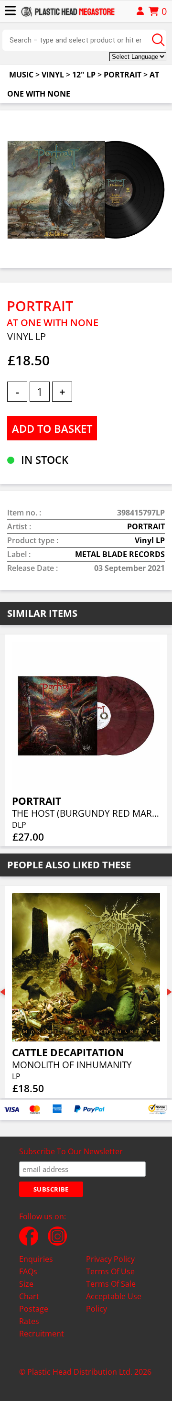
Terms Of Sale (111, 1284)
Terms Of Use (110, 1271)
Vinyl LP (150, 540)
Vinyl (53, 74)
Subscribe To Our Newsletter (71, 1151)
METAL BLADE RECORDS (120, 554)
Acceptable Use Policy (113, 1302)
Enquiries (36, 1259)
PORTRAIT (122, 74)
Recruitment (41, 1333)
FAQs (28, 1271)
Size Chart (29, 1290)
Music (21, 74)
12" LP (84, 74)
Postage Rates (33, 1314)
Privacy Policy (110, 1259)
